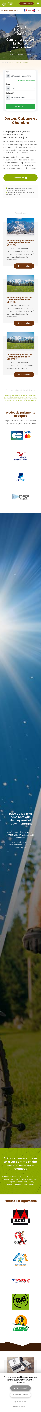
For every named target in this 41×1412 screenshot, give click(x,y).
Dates (8, 72)
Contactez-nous (26, 3)
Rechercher (19, 106)
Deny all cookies (21, 1395)
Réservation (19, 178)
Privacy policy (21, 1406)
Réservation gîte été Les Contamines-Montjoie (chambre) (19, 356)
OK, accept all (21, 1388)
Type (8, 84)
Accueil (4, 62)
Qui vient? (10, 93)
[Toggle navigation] (38, 3)
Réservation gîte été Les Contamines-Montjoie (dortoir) (19, 299)
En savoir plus (24, 266)
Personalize (21, 1402)
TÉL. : (9, 10)
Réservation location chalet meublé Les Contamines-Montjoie (21, 399)
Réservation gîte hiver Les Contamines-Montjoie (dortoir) (20, 242)
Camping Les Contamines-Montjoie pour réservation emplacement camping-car (20, 398)
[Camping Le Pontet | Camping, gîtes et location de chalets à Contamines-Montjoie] (8, 3)
